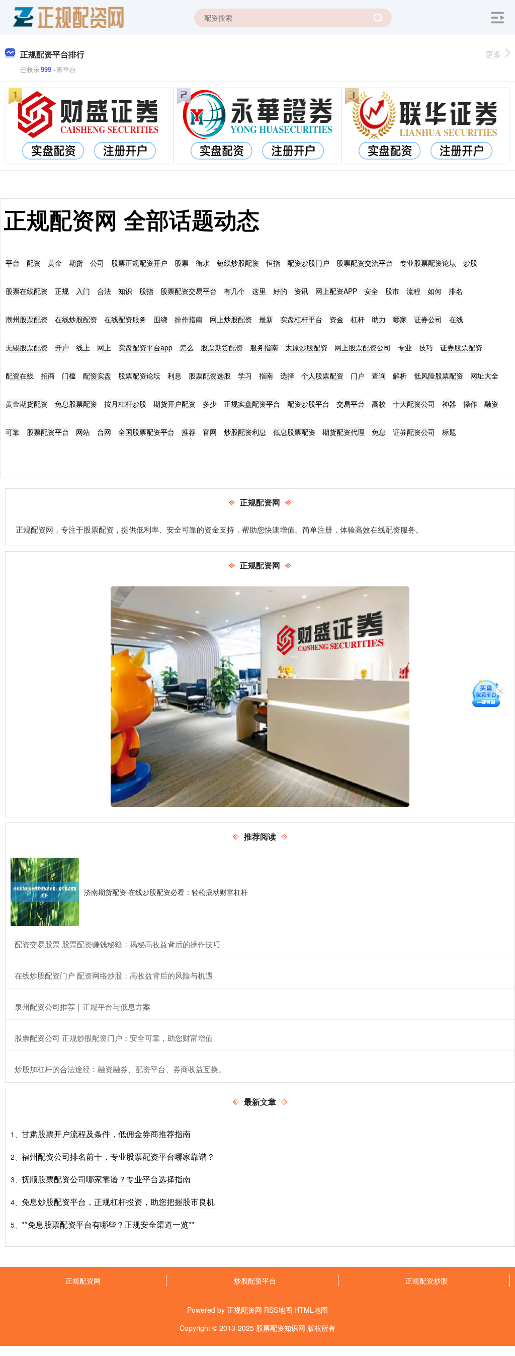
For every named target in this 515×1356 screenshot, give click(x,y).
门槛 (69, 375)
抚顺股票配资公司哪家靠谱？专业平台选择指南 (106, 1179)
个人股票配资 (322, 375)
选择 (287, 375)
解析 (400, 375)
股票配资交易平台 (188, 291)
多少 (210, 404)
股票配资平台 (48, 432)
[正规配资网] (68, 17)
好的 (280, 291)
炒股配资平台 (255, 1280)
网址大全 (484, 375)
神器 (449, 404)
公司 (97, 263)
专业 (405, 347)
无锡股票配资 (27, 347)
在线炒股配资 (76, 319)
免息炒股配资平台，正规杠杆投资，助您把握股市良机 (118, 1202)
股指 (146, 291)
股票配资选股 (210, 375)
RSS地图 (278, 1310)
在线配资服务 (125, 319)
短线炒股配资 (238, 263)
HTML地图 (311, 1310)
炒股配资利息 (245, 432)
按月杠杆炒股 (125, 404)
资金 (336, 319)
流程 (413, 291)
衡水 (203, 263)
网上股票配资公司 (362, 347)
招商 (48, 375)
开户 (62, 347)
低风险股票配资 (438, 375)
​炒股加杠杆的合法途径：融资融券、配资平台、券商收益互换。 (120, 1069)
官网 (210, 432)
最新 (266, 319)
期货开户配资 (174, 404)
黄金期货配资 (27, 404)
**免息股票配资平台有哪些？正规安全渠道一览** (108, 1224)
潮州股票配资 (27, 319)
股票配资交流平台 (364, 263)
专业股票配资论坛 (428, 263)
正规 (62, 291)
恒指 (273, 263)
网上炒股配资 (231, 319)
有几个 (234, 291)
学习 (245, 375)
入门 (83, 291)
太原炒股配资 (306, 347)
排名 (456, 291)
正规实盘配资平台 (252, 404)
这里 (259, 291)
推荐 (189, 432)
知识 (125, 291)
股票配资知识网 (280, 1328)
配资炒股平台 (308, 404)
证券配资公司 (414, 432)
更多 (493, 54)
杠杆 (358, 319)
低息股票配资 (294, 432)
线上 (83, 347)
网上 (104, 347)
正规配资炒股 (426, 1280)
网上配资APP (336, 291)
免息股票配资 (76, 404)
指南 (266, 375)
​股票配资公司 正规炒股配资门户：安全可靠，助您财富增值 (114, 1037)
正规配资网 (83, 1280)
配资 (34, 263)
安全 (371, 291)
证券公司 (428, 319)
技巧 (426, 347)
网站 (83, 432)
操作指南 (189, 319)
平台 (13, 263)
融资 (491, 404)
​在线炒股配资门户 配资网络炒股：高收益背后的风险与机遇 (114, 975)
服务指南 (264, 347)
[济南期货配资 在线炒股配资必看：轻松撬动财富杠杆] (45, 892)
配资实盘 (97, 375)
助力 (379, 319)
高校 (379, 404)
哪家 (400, 319)
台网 (104, 432)
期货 (76, 263)
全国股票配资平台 (146, 432)
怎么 (187, 347)
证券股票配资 (461, 347)
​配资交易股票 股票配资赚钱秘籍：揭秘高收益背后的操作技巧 (117, 944)
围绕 (160, 319)
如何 (434, 291)
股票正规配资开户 (139, 263)
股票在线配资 (27, 291)
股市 (392, 291)
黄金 (55, 263)
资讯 (301, 291)
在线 (456, 319)
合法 (104, 291)
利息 (174, 375)
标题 (449, 432)
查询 (379, 375)
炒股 (470, 263)
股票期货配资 (222, 347)
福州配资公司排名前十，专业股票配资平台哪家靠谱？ (118, 1156)
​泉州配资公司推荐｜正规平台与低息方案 (82, 1006)
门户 (358, 375)
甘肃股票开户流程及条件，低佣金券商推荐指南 (106, 1134)
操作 (470, 404)
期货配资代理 (343, 432)
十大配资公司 (414, 404)
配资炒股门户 (308, 263)
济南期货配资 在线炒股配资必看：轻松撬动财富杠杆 (166, 892)
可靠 (13, 432)
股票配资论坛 (139, 375)
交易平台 (350, 404)
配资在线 (20, 375)
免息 (379, 432)
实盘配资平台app (145, 347)
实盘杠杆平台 (301, 319)
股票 (182, 263)
